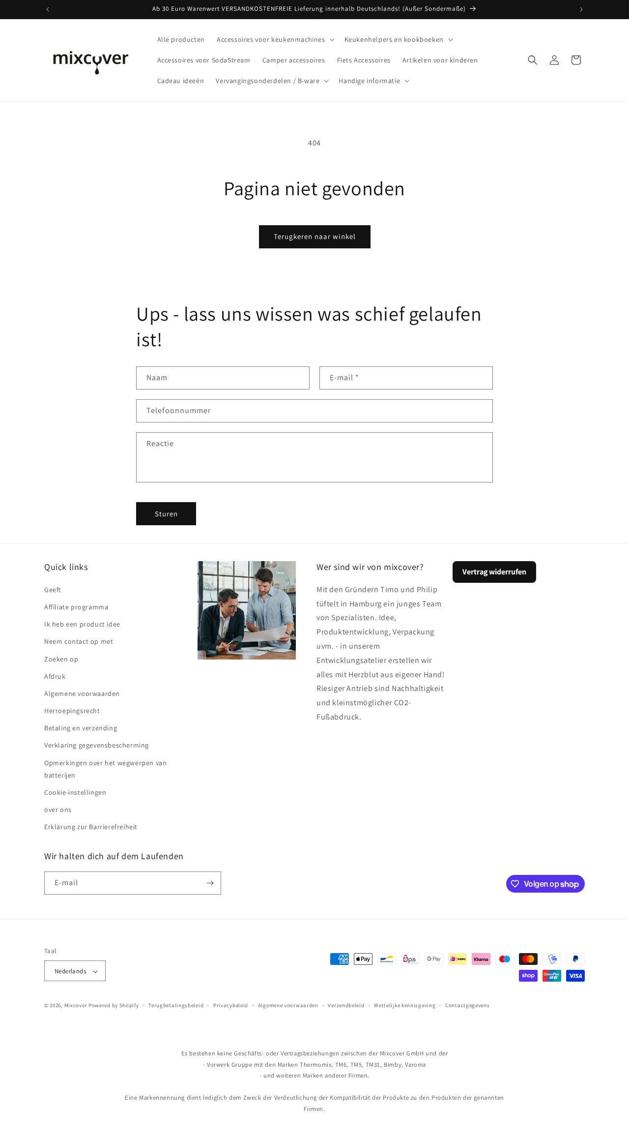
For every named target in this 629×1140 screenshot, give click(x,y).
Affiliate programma (76, 606)
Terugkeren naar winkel (315, 236)
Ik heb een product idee (82, 623)
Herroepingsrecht (72, 710)
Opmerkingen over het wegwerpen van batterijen (105, 768)
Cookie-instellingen (75, 791)
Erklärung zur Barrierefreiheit (91, 826)
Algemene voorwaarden (82, 693)
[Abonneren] (210, 883)
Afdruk (55, 675)
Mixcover (75, 1005)
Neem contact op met (78, 640)
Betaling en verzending (80, 727)
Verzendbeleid (346, 1005)
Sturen (166, 513)
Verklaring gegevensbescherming (96, 745)
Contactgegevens (467, 1005)
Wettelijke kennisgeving (404, 1005)
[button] (275, 39)
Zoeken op (61, 658)
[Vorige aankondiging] (47, 9)
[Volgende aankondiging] (581, 9)
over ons (58, 809)
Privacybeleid (230, 1005)
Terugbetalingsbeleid (175, 1005)
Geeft (52, 589)
